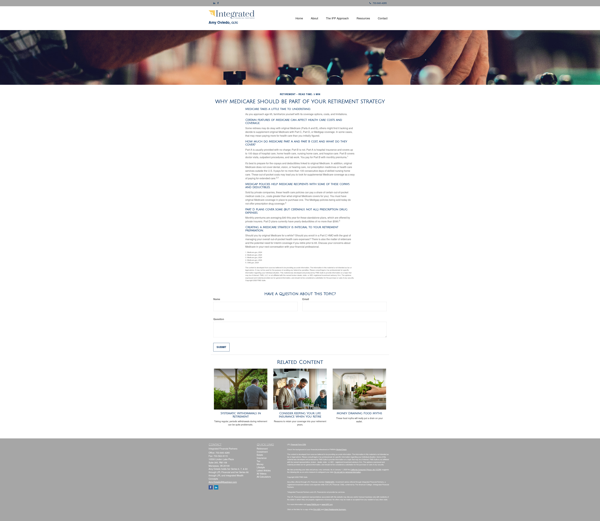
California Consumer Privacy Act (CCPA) (365, 469)
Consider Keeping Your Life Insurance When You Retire (300, 415)
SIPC (333, 482)
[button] (314, 18)
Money (260, 464)
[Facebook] (218, 3)
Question (218, 319)
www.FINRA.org (313, 504)
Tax (258, 461)
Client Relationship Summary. (335, 509)
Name (216, 299)
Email (305, 299)
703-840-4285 (380, 3)
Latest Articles (264, 470)
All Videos (261, 473)
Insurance (262, 457)
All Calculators (264, 476)
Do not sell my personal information (347, 472)
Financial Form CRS (298, 444)
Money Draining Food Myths (359, 413)
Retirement (262, 448)
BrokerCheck (341, 449)
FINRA (327, 482)
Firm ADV (317, 509)
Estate (260, 454)
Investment (262, 451)
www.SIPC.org (327, 504)
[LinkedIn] (214, 3)
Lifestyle (261, 467)
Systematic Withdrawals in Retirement (240, 415)
